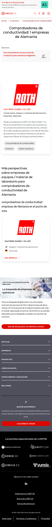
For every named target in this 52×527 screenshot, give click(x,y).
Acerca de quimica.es (26, 503)
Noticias (6, 342)
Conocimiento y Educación (15, 377)
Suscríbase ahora (26, 423)
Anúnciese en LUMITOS (25, 493)
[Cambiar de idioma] (43, 13)
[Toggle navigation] (48, 13)
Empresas (6, 351)
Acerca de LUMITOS (25, 498)
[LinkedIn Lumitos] (26, 483)
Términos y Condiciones (26, 518)
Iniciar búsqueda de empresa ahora (26, 326)
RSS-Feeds (6, 386)
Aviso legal (6, 518)
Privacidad (45, 518)
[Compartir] (39, 13)
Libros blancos (9, 368)
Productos (7, 359)
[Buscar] (35, 13)
